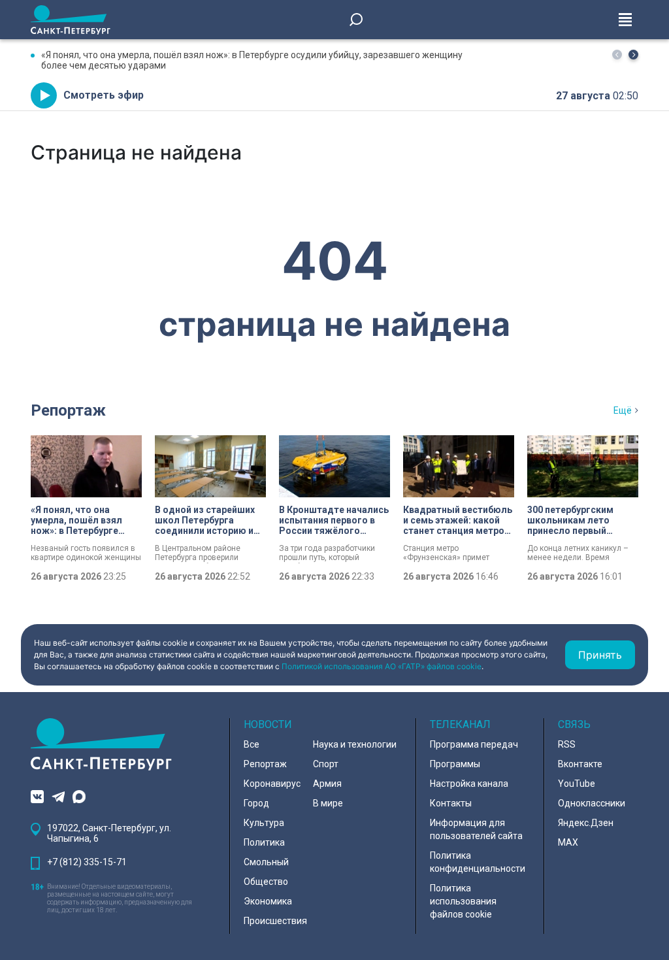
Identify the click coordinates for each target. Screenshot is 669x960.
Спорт (325, 764)
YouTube (576, 783)
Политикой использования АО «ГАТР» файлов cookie (381, 666)
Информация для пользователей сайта (476, 829)
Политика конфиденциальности (477, 862)
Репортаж (68, 410)
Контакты (451, 803)
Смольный (266, 862)
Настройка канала (469, 783)
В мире (328, 803)
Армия (327, 783)
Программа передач (474, 744)
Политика (264, 842)
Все (251, 744)
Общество (266, 881)
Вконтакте (580, 764)
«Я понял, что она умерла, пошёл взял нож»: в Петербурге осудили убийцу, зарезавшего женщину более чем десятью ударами (252, 60)
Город (256, 803)
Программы (455, 764)
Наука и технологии (355, 744)
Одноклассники (591, 803)
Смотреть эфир (103, 95)
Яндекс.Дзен (585, 823)
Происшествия (275, 921)
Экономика (268, 901)
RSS (567, 744)
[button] (633, 54)
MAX (568, 842)
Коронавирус (272, 783)
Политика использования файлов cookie (463, 901)
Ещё (622, 410)
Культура (264, 823)
